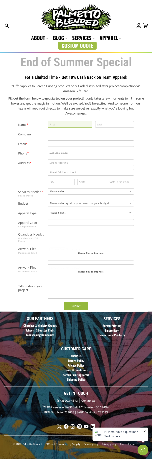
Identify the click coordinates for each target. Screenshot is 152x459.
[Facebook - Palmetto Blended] (66, 426)
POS (48, 444)
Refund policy (91, 444)
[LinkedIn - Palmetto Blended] (92, 426)
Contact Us (88, 400)
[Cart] (145, 25)
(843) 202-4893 (67, 400)
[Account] (138, 25)
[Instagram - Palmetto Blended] (72, 426)
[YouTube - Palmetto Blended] (86, 426)
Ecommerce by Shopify (68, 444)
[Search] (6, 25)
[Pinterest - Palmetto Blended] (79, 426)
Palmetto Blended (32, 444)
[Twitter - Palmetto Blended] (59, 426)
